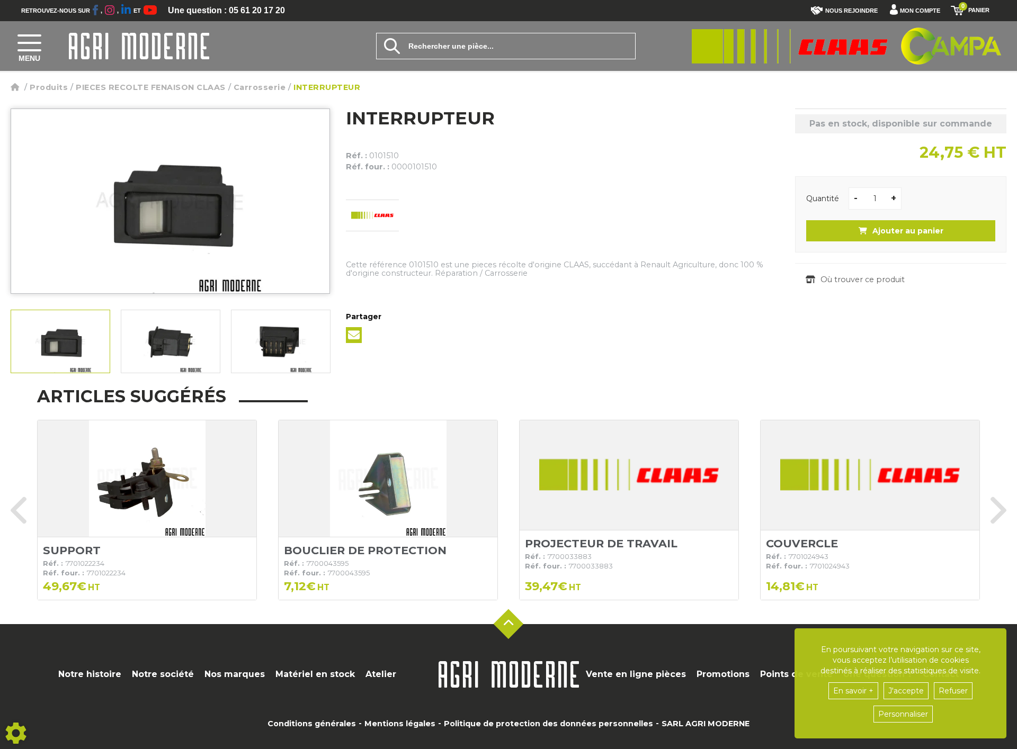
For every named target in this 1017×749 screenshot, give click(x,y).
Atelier (380, 674)
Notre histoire (89, 674)
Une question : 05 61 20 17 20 (226, 10)
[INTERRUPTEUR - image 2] (170, 341)
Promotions (723, 674)
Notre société (163, 674)
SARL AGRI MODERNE (706, 723)
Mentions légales (399, 723)
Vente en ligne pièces (636, 674)
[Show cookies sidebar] (15, 733)
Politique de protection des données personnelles (548, 723)
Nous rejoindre (851, 10)
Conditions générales (311, 723)
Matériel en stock (315, 674)
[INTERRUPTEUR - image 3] (281, 341)
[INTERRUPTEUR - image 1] (60, 341)
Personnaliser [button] (903, 714)
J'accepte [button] (906, 691)
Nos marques (234, 674)
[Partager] (354, 335)
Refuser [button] (953, 691)
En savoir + (853, 691)
